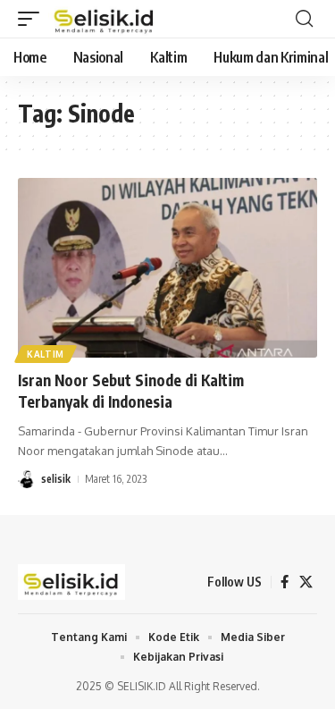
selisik (56, 478)
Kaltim (45, 354)
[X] (306, 582)
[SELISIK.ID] (104, 19)
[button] (33, 19)
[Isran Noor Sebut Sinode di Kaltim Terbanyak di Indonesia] (167, 268)
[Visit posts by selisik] (27, 479)
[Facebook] (284, 582)
